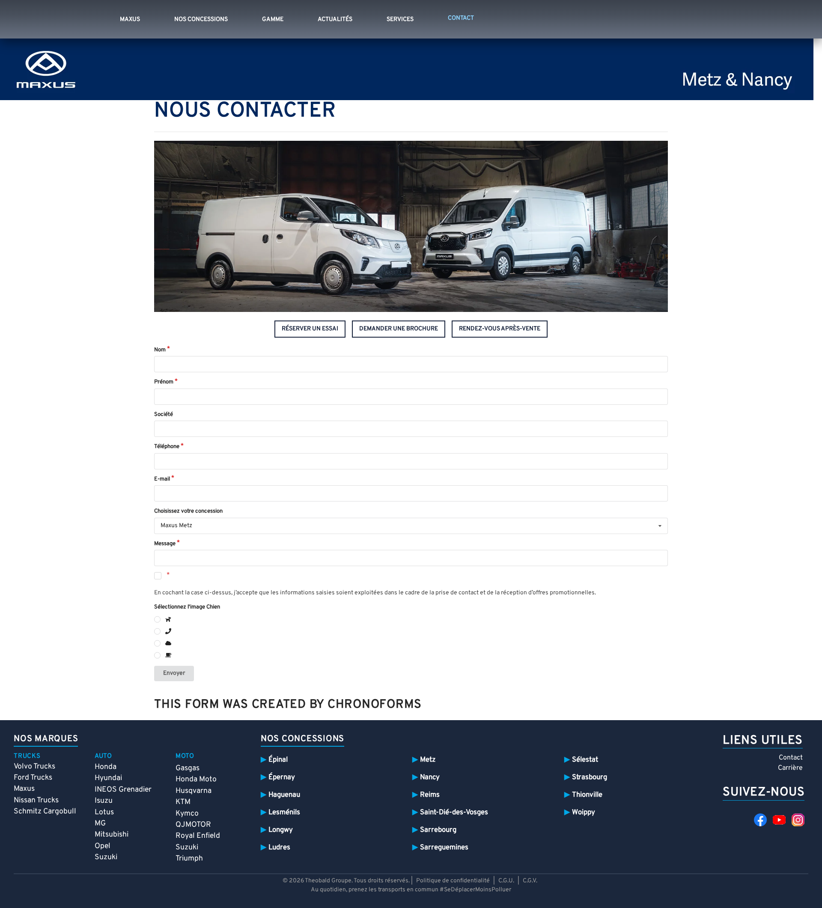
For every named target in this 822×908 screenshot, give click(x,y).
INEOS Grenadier (123, 790)
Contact (791, 758)
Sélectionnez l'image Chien (187, 607)
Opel (102, 846)
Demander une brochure (398, 328)
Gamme (272, 19)
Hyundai (108, 778)
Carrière (790, 768)
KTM (183, 802)
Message (165, 543)
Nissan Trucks (36, 800)
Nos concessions (201, 19)
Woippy (583, 812)
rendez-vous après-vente (499, 328)
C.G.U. (506, 880)
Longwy (280, 829)
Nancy (430, 777)
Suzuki (106, 857)
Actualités (335, 19)
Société (163, 414)
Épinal (278, 759)
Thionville (587, 794)
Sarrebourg (438, 829)
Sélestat (585, 759)
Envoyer (174, 673)
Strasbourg (589, 777)
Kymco (187, 814)
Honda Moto (196, 779)
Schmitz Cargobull (45, 811)
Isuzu (104, 801)
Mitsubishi (111, 835)
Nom (160, 350)
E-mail (162, 479)
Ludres (279, 847)
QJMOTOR (193, 825)
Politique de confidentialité (453, 880)
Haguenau (284, 794)
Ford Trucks (33, 778)
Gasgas (188, 768)
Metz (427, 759)
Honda (105, 767)
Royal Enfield (198, 836)
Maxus (130, 19)
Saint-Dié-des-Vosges (454, 812)
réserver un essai (310, 328)
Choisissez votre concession (188, 511)
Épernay (281, 777)
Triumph (189, 858)
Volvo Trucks (34, 767)
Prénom (163, 382)
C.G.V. (530, 880)
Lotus (104, 812)
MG (100, 823)
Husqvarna (193, 791)
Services (400, 19)
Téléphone (166, 446)
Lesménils (284, 812)
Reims (430, 794)
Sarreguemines (444, 847)
